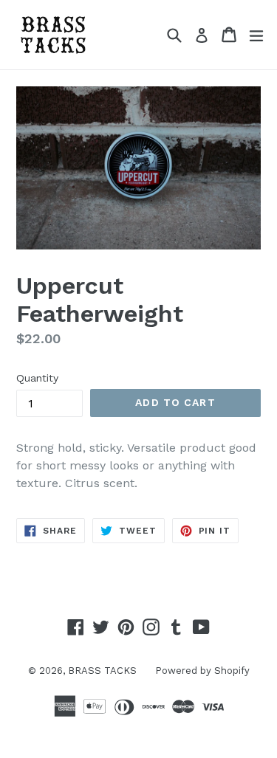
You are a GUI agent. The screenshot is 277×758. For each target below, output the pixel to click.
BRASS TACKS (102, 670)
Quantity (37, 378)
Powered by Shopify (202, 670)
